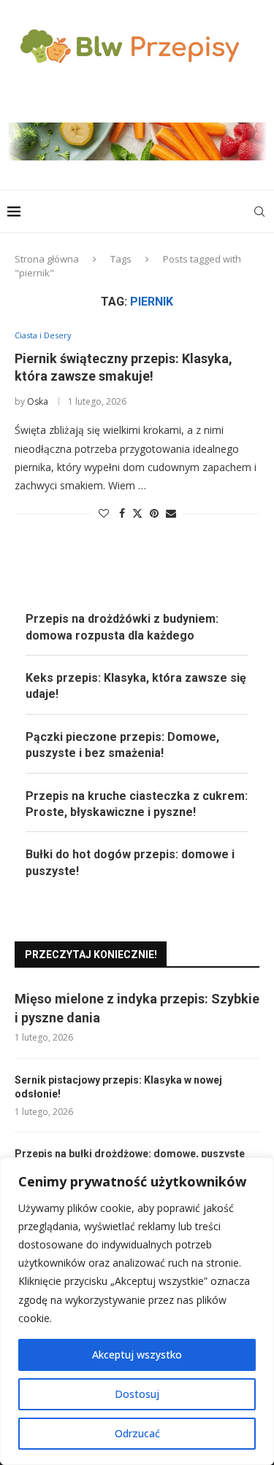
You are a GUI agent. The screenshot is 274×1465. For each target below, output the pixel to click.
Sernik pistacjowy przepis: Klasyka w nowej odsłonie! (118, 1087)
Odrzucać (137, 1433)
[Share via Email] (171, 513)
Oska (37, 401)
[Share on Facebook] (122, 513)
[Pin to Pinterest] (154, 513)
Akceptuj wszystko (137, 1354)
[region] (137, 1311)
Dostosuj (137, 1394)
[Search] (259, 211)
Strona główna (47, 258)
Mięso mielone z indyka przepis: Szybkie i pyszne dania (137, 1008)
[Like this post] (104, 513)
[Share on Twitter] (137, 513)
